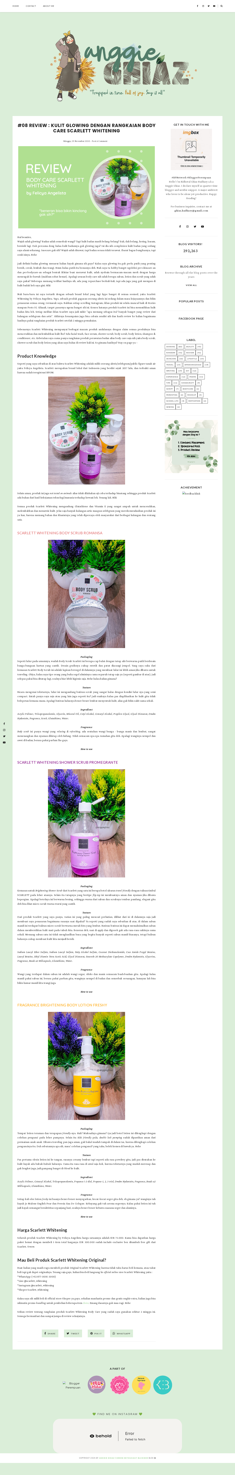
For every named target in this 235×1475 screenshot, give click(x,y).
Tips (168, 383)
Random (170, 353)
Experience (172, 377)
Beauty (190, 347)
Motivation (194, 401)
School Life (172, 401)
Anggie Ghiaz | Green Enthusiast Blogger (123, 1458)
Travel (170, 365)
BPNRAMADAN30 (193, 365)
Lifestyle (192, 359)
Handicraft (187, 383)
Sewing (170, 407)
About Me (48, 6)
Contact (31, 6)
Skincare (171, 359)
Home (16, 6)
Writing (170, 371)
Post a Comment (100, 141)
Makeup (191, 395)
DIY (187, 371)
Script (169, 389)
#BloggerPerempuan (199, 177)
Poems (192, 377)
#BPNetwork (179, 177)
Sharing (170, 347)
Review (190, 353)
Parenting (172, 395)
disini (86, 1303)
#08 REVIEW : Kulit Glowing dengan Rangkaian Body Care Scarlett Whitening (87, 128)
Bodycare (188, 389)
